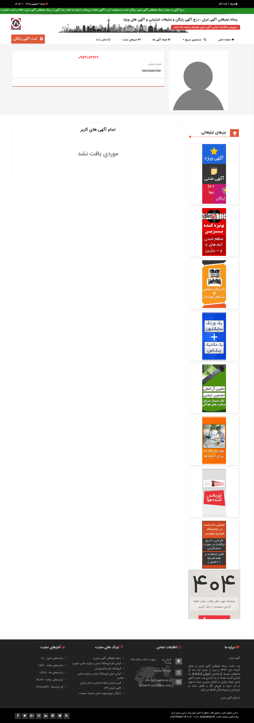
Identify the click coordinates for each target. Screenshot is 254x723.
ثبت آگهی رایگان (26, 39)
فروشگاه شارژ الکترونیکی (108, 668)
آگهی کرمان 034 (112, 688)
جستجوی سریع (194, 40)
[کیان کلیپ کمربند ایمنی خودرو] (214, 410)
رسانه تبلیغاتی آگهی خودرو (107, 658)
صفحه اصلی (225, 40)
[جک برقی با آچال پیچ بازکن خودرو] (214, 462)
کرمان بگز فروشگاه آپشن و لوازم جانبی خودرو (97, 663)
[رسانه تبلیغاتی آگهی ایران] (214, 202)
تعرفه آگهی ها (160, 40)
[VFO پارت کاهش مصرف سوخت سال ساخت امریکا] (214, 306)
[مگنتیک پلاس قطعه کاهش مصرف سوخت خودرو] (214, 254)
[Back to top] (242, 713)
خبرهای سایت (130, 40)
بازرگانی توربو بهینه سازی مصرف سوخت (100, 693)
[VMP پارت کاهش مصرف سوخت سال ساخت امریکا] (214, 358)
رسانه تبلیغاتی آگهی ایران (213, 666)
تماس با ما (102, 40)
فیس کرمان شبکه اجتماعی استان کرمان (100, 683)
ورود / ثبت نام (227, 4)
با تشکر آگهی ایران (230, 698)
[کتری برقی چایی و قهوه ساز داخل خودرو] (214, 566)
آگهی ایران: (234, 658)
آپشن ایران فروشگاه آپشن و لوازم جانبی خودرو (101, 676)
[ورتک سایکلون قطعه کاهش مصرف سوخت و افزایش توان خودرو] (214, 514)
